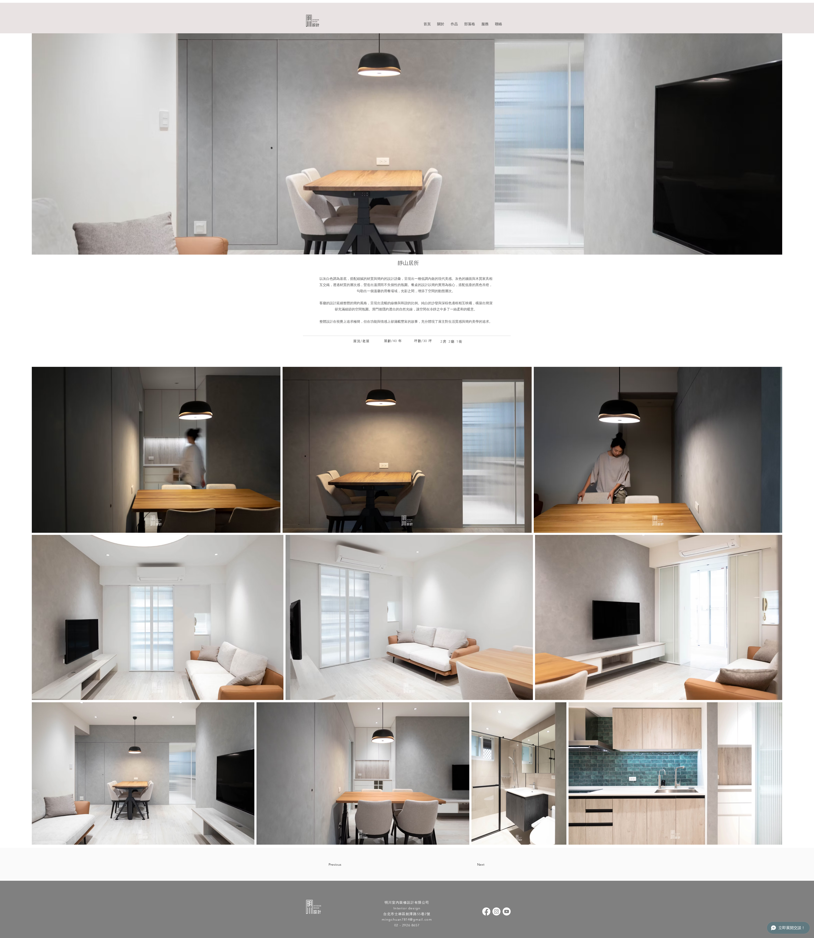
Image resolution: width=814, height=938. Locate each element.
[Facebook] (486, 911)
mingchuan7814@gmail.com (407, 919)
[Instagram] (496, 911)
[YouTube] (507, 911)
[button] (454, 24)
